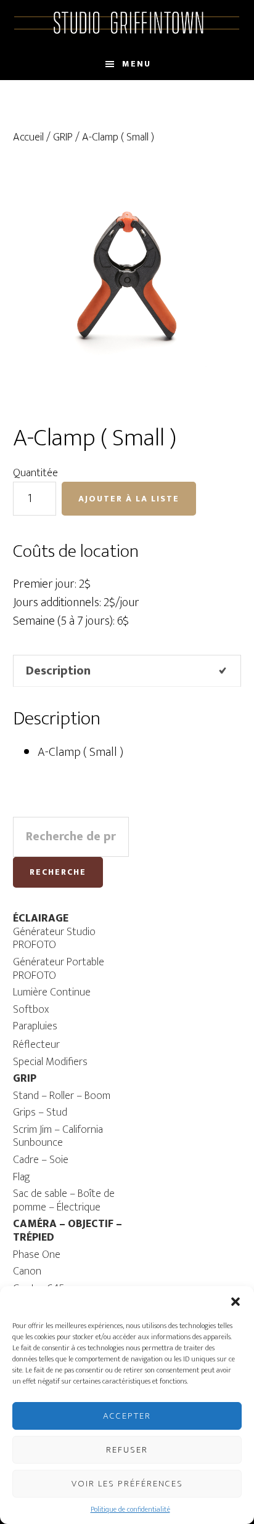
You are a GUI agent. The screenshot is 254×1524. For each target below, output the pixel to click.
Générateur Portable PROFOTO (58, 969)
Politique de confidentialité (130, 1509)
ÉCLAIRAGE (40, 918)
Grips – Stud (40, 1112)
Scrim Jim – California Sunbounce (58, 1137)
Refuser (127, 1449)
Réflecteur (36, 1045)
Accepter (127, 1416)
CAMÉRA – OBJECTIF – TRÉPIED (67, 1231)
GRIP (63, 137)
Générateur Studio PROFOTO (54, 939)
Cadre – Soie (40, 1160)
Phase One (36, 1255)
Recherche (58, 872)
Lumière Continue (52, 992)
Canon (27, 1271)
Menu (136, 64)
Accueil (28, 137)
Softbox (31, 1009)
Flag (21, 1177)
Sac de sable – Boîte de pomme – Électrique (64, 1201)
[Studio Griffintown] (127, 32)
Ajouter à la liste (128, 499)
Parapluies (35, 1026)
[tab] (127, 671)
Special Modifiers (50, 1062)
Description (58, 670)
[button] (235, 1301)
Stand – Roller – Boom (61, 1096)
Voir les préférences (127, 1483)
